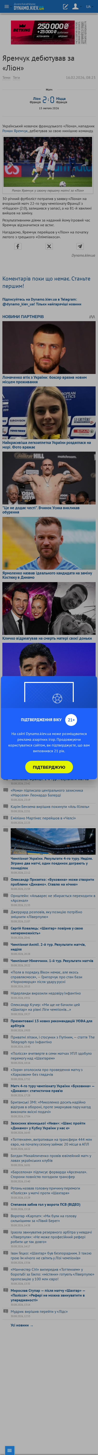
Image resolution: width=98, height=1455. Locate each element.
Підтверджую (49, 767)
